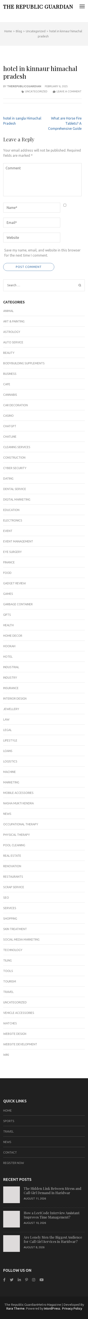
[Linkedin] (19, 1280)
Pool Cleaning (14, 845)
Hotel (8, 656)
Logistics (10, 761)
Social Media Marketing (21, 939)
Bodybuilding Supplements (24, 363)
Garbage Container (18, 604)
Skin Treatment (15, 929)
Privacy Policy (72, 1308)
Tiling (7, 960)
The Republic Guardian (38, 6)
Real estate (12, 855)
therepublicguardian (24, 86)
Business (9, 373)
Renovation (12, 866)
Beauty (9, 352)
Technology (12, 950)
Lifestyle (10, 740)
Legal (7, 730)
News (7, 813)
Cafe (6, 384)
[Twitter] (11, 1280)
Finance (9, 562)
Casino (8, 415)
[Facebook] (4, 1280)
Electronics (12, 520)
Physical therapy (16, 834)
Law (6, 719)
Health (8, 625)
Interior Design (14, 698)
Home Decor (12, 635)
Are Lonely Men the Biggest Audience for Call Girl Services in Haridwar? (53, 1239)
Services (9, 908)
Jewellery (11, 709)
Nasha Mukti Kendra (18, 803)
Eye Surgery (12, 552)
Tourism (9, 981)
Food (7, 573)
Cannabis (10, 394)
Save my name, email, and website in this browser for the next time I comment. (42, 252)
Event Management (18, 541)
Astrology (11, 332)
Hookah (9, 646)
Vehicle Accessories (18, 1013)
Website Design (14, 1033)
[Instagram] (33, 1280)
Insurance (11, 688)
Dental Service (14, 489)
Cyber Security (14, 468)
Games (8, 593)
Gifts (7, 614)
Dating (8, 478)
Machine (9, 772)
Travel (8, 992)
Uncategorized (36, 91)
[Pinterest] (26, 1280)
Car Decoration (15, 405)
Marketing (11, 782)
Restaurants (13, 876)
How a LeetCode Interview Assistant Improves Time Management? (51, 1215)
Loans (7, 751)
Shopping (10, 918)
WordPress (52, 1308)
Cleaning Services (16, 447)
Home (7, 1110)
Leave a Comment (69, 91)
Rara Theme (15, 1308)
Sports (8, 1121)
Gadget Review (14, 583)
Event (7, 531)
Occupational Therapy (20, 824)
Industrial (11, 667)
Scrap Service (13, 887)
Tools (8, 971)
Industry (10, 677)
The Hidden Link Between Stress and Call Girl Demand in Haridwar (52, 1190)
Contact (10, 1152)
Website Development (20, 1044)
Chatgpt (9, 426)
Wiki (6, 1054)
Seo (6, 897)
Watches (10, 1023)
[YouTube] (42, 1280)
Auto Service (13, 342)
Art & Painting (14, 321)
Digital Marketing (16, 499)
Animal (8, 311)
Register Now (13, 1163)
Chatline (9, 436)
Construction (14, 457)
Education (11, 510)
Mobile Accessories (18, 793)
